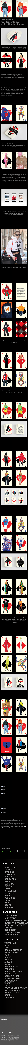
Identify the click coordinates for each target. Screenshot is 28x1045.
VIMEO (3, 1037)
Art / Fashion (11, 916)
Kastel (7, 995)
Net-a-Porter (11, 967)
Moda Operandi (12, 978)
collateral (10, 874)
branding (9, 872)
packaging (9, 898)
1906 (6, 948)
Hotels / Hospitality (14, 925)
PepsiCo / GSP (11, 993)
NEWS (3, 1035)
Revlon (8, 960)
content (8, 877)
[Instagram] (3, 1024)
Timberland (10, 943)
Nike (6, 945)
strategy (9, 907)
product (8, 900)
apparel (8, 870)
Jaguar (8, 962)
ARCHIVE (4, 1040)
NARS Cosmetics (12, 990)
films (7, 888)
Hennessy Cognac (14, 971)
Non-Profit (10, 930)
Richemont (10, 997)
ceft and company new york (7, 1)
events (8, 886)
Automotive (10, 918)
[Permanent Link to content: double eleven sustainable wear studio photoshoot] (5, 852)
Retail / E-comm (12, 932)
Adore (7, 957)
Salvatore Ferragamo (15, 988)
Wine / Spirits (11, 935)
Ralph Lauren (11, 953)
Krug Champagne (13, 950)
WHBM (7, 964)
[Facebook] (17, 1024)
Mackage (9, 969)
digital (7, 881)
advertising (10, 867)
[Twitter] (24, 1024)
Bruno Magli (10, 974)
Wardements (11, 981)
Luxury (8, 928)
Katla (7, 985)
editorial (9, 884)
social (7, 905)
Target (7, 983)
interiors (9, 893)
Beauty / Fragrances (15, 920)
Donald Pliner (11, 976)
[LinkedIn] (10, 1024)
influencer (10, 891)
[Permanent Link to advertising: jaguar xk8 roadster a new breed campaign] (13, 852)
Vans (6, 955)
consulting (10, 879)
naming (8, 896)
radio (7, 903)
